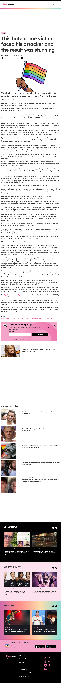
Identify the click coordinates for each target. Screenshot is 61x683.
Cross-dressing (10, 318)
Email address (14, 331)
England (18, 318)
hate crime (12, 116)
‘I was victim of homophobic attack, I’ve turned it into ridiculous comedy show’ (40, 429)
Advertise (22, 666)
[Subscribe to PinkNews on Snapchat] (49, 666)
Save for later (16, 58)
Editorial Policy (24, 659)
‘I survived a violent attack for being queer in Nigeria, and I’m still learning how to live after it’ (40, 446)
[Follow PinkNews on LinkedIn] (45, 669)
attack (3, 318)
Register (40, 334)
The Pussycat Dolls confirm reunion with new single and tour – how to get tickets (45, 591)
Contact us (22, 662)
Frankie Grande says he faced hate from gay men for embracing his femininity (41, 412)
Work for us (23, 669)
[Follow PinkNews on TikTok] (45, 662)
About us (22, 655)
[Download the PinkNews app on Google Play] (51, 646)
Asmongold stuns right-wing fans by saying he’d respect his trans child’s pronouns (41, 463)
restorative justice (36, 318)
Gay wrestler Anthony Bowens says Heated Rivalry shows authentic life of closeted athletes (44, 631)
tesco (51, 318)
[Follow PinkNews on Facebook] (49, 658)
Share (5, 58)
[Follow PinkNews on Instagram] (45, 666)
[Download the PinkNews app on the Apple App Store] (40, 646)
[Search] (53, 4)
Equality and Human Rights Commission (17, 295)
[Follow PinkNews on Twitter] (45, 658)
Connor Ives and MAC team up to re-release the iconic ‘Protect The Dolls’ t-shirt (16, 592)
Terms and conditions (26, 673)
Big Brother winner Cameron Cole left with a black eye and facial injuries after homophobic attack (41, 480)
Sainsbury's (45, 318)
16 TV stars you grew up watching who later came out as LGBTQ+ (39, 350)
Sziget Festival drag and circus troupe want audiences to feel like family (16, 630)
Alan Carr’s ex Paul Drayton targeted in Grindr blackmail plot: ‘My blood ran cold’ (17, 552)
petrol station (25, 318)
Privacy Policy (28, 339)
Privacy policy (24, 676)
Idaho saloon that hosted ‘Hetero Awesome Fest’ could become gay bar (44, 551)
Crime (3, 33)
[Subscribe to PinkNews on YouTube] (49, 662)
